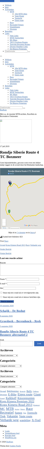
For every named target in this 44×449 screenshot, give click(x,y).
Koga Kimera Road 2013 (15, 245)
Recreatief (7, 412)
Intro (7, 7)
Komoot (36, 405)
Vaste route (25, 416)
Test (24, 413)
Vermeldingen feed (12, 433)
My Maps (13, 40)
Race (12, 23)
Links (7, 34)
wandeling (25, 420)
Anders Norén (15, 446)
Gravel (2, 398)
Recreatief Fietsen (17, 25)
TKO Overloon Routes (19, 42)
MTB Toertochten (17, 38)
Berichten (8, 31)
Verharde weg (35, 245)
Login (7, 431)
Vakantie (12, 416)
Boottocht (22, 391)
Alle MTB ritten (21, 14)
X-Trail (36, 420)
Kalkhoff (11, 398)
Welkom (8, 5)
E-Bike (12, 394)
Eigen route (19, 20)
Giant (37, 394)
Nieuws (22, 409)
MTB (12, 12)
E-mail (3, 284)
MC (2, 409)
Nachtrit (17, 409)
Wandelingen (15, 27)
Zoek (2, 340)
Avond (2, 245)
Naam (3, 279)
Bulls (29, 391)
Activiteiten (9, 9)
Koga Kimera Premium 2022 (17, 401)
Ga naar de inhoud (7, 1)
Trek (3, 416)
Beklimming (13, 391)
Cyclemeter (21, 233)
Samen (18, 412)
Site (1, 288)
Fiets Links (14, 36)
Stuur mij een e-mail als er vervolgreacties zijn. (21, 293)
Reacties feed (10, 435)
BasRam (3, 110)
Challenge (36, 391)
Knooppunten (26, 398)
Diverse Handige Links (19, 47)
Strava (32, 233)
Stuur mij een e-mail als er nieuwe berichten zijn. (21, 297)
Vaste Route (19, 16)
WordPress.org (10, 438)
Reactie (3, 263)
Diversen (13, 29)
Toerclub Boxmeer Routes (20, 44)
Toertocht (18, 18)
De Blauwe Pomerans (18, 49)
